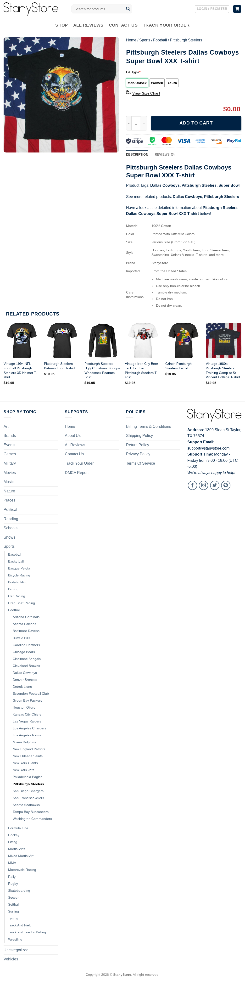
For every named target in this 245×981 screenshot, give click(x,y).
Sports (144, 40)
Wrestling (15, 939)
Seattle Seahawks (26, 805)
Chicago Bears (24, 652)
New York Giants (25, 763)
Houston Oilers (24, 707)
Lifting (12, 842)
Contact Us (123, 25)
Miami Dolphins (24, 742)
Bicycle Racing (19, 575)
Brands (10, 436)
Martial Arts (16, 849)
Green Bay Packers (27, 700)
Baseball (14, 554)
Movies (10, 473)
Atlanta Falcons (24, 624)
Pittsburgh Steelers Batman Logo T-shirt (59, 366)
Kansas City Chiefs (27, 714)
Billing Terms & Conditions (148, 426)
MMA (12, 863)
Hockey (13, 835)
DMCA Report (77, 473)
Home (131, 40)
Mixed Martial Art (20, 856)
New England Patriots (29, 749)
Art (6, 426)
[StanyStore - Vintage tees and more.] (34, 9)
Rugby (13, 883)
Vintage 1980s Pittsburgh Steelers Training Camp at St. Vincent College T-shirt (223, 370)
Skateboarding (19, 890)
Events (9, 445)
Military (10, 463)
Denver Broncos (25, 680)
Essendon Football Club (31, 693)
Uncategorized (16, 950)
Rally (12, 877)
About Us (73, 436)
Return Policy (137, 445)
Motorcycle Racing (22, 870)
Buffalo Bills (21, 638)
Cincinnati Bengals (27, 659)
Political (10, 509)
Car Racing (16, 596)
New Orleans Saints (28, 756)
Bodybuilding (18, 582)
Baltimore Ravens (26, 631)
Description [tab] (137, 154)
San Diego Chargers (28, 791)
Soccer (13, 897)
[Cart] (237, 9)
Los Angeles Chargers (29, 728)
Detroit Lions (22, 686)
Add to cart (196, 122)
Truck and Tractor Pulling (27, 932)
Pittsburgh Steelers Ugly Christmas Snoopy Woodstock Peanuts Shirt (102, 370)
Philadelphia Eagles (27, 777)
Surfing (13, 911)
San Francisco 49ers (28, 798)
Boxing (13, 589)
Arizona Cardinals (26, 617)
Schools (10, 528)
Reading (11, 519)
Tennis (13, 918)
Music (9, 482)
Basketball (16, 561)
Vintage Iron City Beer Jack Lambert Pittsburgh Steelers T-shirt (141, 370)
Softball (13, 904)
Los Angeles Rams (27, 735)
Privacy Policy (138, 454)
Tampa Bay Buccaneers (31, 812)
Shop (61, 25)
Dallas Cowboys (165, 185)
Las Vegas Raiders (27, 721)
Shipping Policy (139, 436)
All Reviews (88, 25)
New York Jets (23, 770)
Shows (9, 537)
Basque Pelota (19, 568)
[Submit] (128, 9)
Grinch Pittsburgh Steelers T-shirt (178, 366)
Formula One (18, 828)
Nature (9, 491)
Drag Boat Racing (21, 603)
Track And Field (20, 925)
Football (160, 40)
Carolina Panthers (26, 645)
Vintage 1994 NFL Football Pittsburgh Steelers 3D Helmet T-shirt (20, 370)
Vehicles (11, 959)
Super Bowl (228, 185)
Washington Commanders (32, 819)
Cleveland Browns (26, 666)
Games (10, 454)
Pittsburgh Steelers (186, 40)
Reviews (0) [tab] (165, 154)
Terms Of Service (140, 463)
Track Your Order (166, 25)
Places (9, 500)
